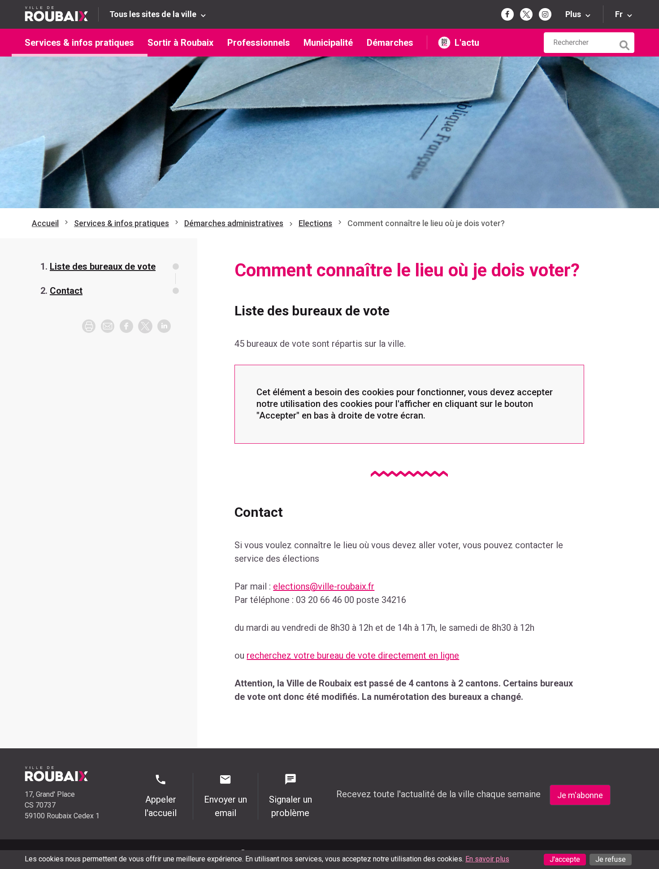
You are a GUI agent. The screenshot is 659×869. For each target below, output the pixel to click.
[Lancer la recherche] (625, 43)
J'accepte (565, 859)
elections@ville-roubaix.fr (323, 586)
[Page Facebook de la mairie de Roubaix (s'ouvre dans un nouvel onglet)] (507, 14)
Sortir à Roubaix (180, 42)
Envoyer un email (225, 806)
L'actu (467, 42)
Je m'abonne (580, 795)
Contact (66, 290)
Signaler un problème (290, 806)
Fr (619, 14)
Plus (573, 14)
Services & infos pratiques (79, 42)
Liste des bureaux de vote (103, 266)
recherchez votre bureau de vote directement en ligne (353, 655)
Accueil (45, 223)
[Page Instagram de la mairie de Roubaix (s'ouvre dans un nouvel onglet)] (545, 14)
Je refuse (610, 859)
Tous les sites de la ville (152, 14)
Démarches (390, 42)
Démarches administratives (233, 223)
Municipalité (328, 42)
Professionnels (258, 42)
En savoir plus (487, 859)
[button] (107, 326)
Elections (315, 223)
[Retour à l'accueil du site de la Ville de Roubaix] (62, 14)
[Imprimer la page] (89, 326)
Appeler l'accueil (160, 806)
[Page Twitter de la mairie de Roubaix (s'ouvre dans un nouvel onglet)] (526, 14)
